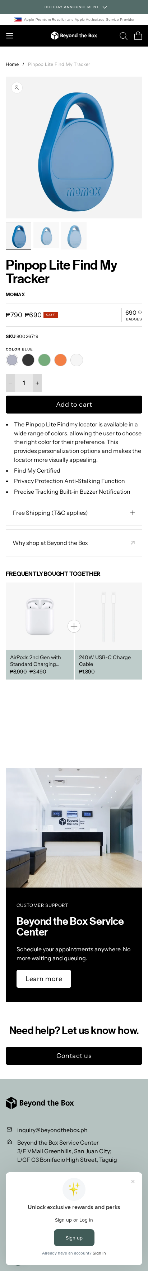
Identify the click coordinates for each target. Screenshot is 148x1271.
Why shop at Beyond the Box (50, 542)
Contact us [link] (74, 1056)
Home (12, 64)
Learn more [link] (44, 979)
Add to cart (74, 405)
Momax (15, 295)
